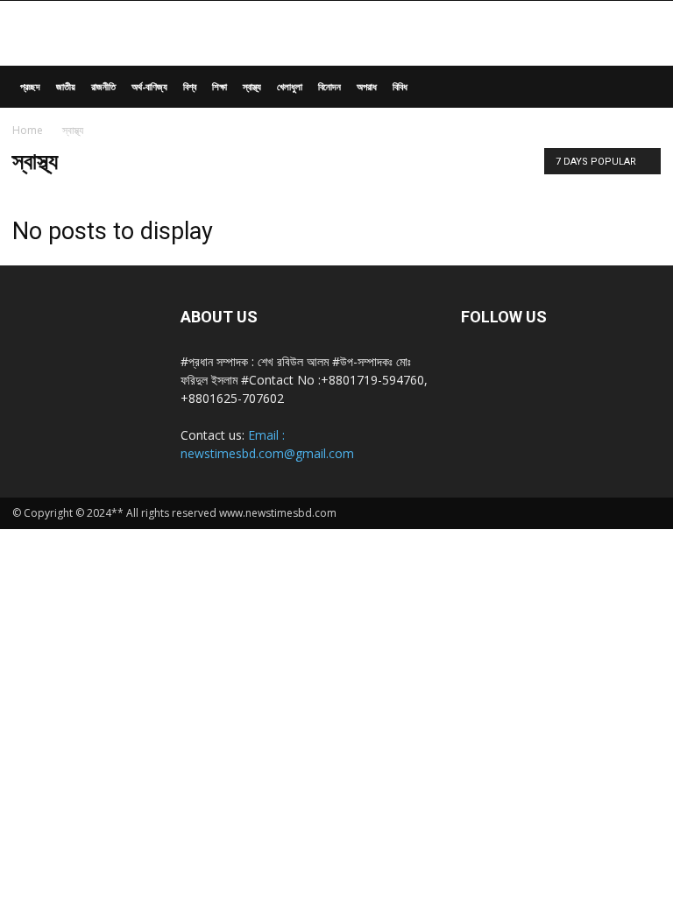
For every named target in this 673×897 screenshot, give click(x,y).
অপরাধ (367, 86)
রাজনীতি (103, 86)
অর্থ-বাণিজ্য (149, 86)
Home (27, 130)
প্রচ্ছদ (30, 86)
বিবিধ (400, 86)
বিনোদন (329, 86)
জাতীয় (65, 86)
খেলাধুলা (289, 86)
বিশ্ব (189, 86)
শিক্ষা (219, 86)
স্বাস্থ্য (252, 86)
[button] (640, 87)
